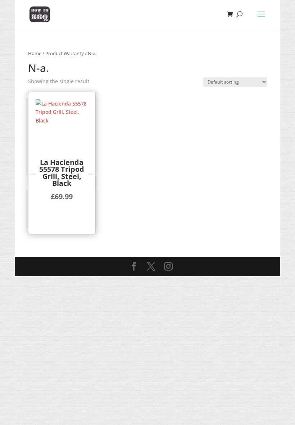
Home (34, 53)
